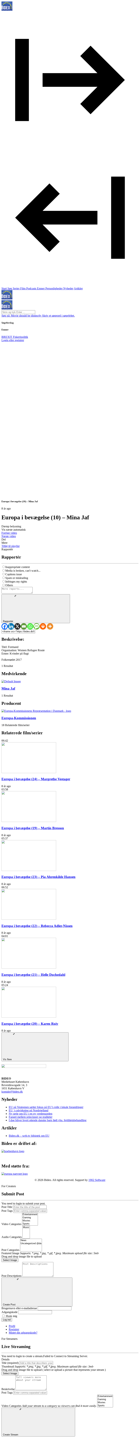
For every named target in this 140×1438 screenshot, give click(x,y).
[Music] (26, 1227)
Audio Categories (11, 1237)
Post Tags (7, 1210)
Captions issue (13, 574)
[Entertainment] (30, 1214)
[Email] (24, 626)
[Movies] (30, 1220)
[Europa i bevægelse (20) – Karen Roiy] (28, 1016)
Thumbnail (7, 1366)
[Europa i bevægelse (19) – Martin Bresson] (28, 820)
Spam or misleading (16, 577)
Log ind (7, 1319)
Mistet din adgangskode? (23, 1332)
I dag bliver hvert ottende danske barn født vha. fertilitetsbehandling (47, 1120)
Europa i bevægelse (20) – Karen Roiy (29, 1024)
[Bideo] (6, 9)
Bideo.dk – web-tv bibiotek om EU (29, 1135)
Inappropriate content (17, 567)
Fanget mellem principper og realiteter (30, 1116)
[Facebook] (4, 626)
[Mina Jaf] (11, 681)
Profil (12, 1326)
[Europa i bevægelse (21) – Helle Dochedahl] (28, 967)
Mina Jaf (8, 688)
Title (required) (10, 1362)
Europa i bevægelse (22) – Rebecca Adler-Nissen (37, 926)
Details (5, 1359)
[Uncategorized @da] (31, 1243)
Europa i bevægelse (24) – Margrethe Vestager (35, 779)
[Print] (43, 626)
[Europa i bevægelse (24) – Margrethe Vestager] (28, 772)
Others (9, 585)
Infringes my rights (16, 581)
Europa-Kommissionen (18, 718)
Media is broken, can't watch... (22, 570)
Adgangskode (9, 1312)
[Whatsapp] (30, 626)
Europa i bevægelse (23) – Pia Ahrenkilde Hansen (38, 877)
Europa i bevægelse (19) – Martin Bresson (32, 828)
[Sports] (30, 1223)
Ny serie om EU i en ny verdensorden (30, 1113)
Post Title (6, 1206)
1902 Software (96, 1180)
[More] (50, 626)
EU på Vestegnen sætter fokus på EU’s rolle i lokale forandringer (46, 1107)
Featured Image (10, 1253)
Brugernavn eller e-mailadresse (19, 1308)
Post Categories (10, 1249)
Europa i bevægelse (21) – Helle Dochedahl (33, 975)
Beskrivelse (8, 1389)
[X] (17, 626)
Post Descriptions (11, 1275)
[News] (31, 1240)
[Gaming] (30, 1217)
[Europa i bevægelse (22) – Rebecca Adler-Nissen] (28, 918)
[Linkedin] (11, 626)
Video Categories (11, 1224)
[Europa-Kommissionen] (36, 710)
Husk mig (11, 1316)
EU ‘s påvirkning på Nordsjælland (28, 1110)
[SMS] (36, 626)
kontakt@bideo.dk (12, 1091)
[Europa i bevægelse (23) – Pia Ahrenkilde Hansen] (28, 869)
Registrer (14, 1329)
